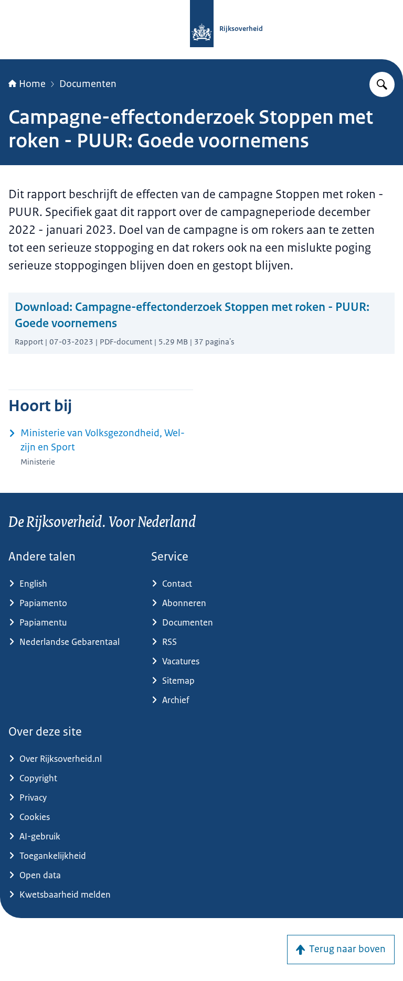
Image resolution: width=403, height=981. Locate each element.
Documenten (87, 84)
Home (32, 84)
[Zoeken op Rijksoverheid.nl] (382, 84)
